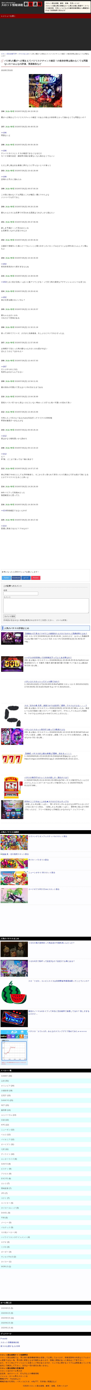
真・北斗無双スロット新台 (18, 854)
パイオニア (5, 1139)
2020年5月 (5, 1308)
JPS (3, 1193)
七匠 (3, 1149)
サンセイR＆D (7, 1257)
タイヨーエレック (8, 1208)
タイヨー (5, 1262)
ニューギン (5, 1130)
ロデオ (4, 1242)
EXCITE (4, 1179)
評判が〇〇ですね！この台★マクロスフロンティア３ (46, 801)
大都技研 (5, 1091)
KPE (3, 1125)
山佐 (3, 1081)
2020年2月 (5, 1323)
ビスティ (5, 1169)
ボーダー (5, 1252)
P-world (4, 1339)
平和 (3, 1218)
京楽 (3, 1120)
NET (3, 1105)
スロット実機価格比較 (10, 1342)
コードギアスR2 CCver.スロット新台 (43, 889)
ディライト (5, 1154)
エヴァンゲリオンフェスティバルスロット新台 (47, 836)
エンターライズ (7, 1159)
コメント (7, 597)
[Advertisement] (45, 35)
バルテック (5, 1227)
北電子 (4, 1095)
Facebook (16, 578)
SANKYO (5, 1100)
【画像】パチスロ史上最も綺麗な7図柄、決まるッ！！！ (48, 753)
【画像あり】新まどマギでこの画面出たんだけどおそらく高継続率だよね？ (55, 633)
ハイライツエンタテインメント (14, 1237)
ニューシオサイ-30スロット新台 (41, 872)
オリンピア (5, 1086)
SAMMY (4, 1076)
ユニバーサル (6, 1115)
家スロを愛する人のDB (10, 1346)
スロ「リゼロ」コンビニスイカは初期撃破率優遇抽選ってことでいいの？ (58, 981)
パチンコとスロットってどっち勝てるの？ (42, 681)
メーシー (5, 1222)
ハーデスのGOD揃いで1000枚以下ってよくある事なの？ (48, 657)
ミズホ (4, 1247)
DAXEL (4, 1213)
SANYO (4, 1164)
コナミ (4, 1198)
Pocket (35, 578)
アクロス (5, 1174)
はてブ (26, 578)
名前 (5, 590)
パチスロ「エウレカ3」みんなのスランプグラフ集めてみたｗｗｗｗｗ (57, 1031)
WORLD (4, 1266)
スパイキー (5, 1203)
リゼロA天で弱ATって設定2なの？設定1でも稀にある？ (51, 961)
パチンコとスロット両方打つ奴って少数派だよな (44, 729)
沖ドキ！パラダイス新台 (38, 860)
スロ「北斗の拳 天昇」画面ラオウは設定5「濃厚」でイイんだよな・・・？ (55, 705)
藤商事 (4, 1110)
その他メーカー (7, 1232)
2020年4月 (5, 1313)
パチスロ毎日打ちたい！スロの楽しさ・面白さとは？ (46, 777)
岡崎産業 (5, 1188)
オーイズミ (5, 1144)
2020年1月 (5, 1328)
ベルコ (4, 1135)
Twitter (6, 578)
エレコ (4, 1183)
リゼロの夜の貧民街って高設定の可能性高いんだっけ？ (51, 943)
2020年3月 (5, 1318)
